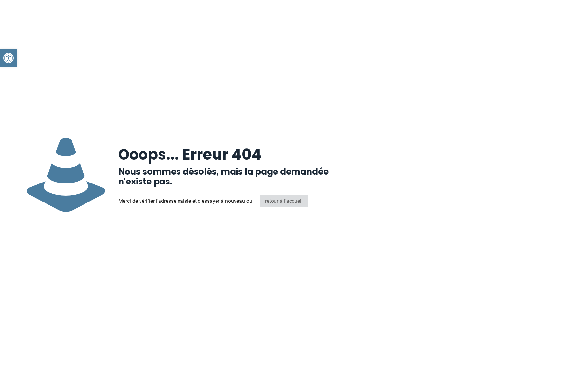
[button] (8, 58)
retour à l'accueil (284, 201)
